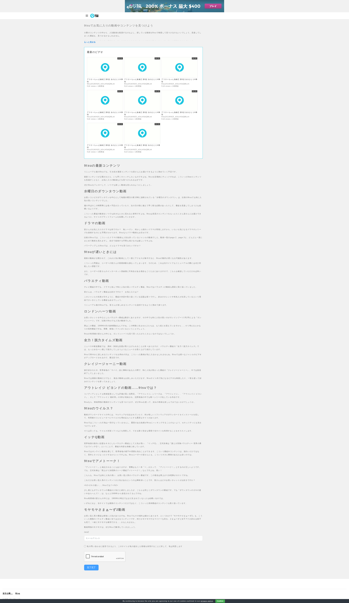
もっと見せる (90, 42)
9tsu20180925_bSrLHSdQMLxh (101, 84)
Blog (17, 593)
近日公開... (8, 593)
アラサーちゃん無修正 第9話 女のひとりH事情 (105, 80)
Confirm (220, 601)
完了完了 (91, 567)
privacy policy (207, 601)
